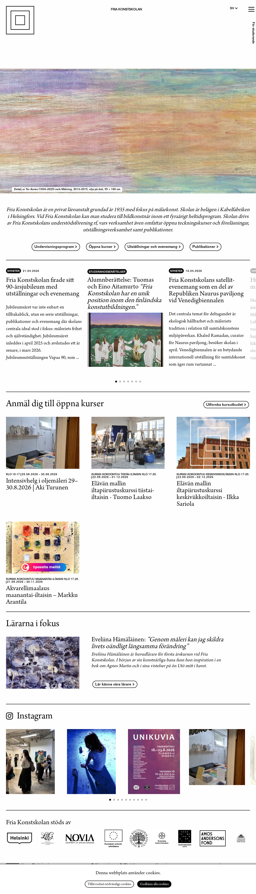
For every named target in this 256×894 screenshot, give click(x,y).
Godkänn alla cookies (154, 884)
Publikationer (203, 247)
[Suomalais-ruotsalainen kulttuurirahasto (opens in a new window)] (213, 838)
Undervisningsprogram (54, 247)
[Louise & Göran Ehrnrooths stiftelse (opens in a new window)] (47, 838)
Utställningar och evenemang (152, 247)
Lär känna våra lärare (113, 684)
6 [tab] (136, 382)
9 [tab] (142, 800)
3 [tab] (124, 382)
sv (232, 8)
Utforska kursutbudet (224, 405)
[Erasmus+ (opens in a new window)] (113, 838)
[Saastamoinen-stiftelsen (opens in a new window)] (185, 838)
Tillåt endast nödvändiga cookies (109, 884)
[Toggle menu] (251, 8)
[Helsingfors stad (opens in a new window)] (19, 838)
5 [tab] (132, 382)
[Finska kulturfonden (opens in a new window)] (139, 838)
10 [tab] (146, 800)
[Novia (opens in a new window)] (80, 838)
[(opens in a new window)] (161, 838)
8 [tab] (138, 800)
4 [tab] (128, 382)
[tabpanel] (46, 315)
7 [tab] (140, 382)
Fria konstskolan (126, 9)
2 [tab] (120, 382)
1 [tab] (116, 382)
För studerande (253, 33)
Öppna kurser (100, 247)
